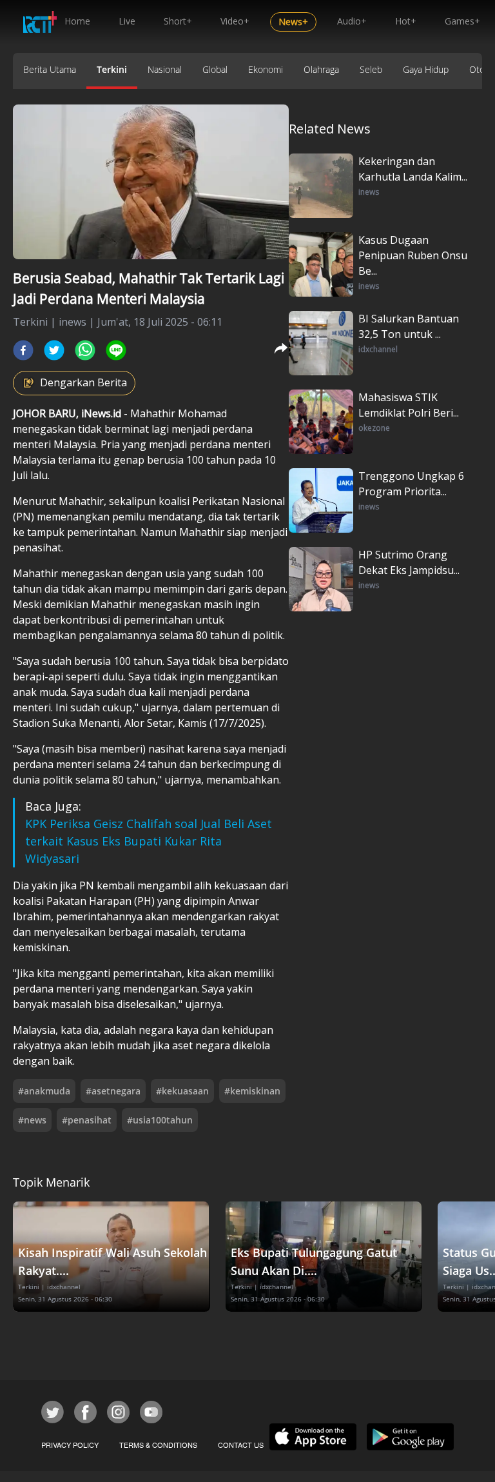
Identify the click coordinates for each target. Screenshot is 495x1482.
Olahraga (321, 69)
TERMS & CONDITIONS (158, 1444)
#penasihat (87, 1120)
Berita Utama (49, 69)
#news (32, 1120)
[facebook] (23, 350)
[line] (116, 350)
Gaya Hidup (426, 69)
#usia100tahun (160, 1120)
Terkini (112, 69)
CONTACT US (241, 1444)
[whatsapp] (85, 350)
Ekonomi (265, 69)
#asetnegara (113, 1091)
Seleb (371, 69)
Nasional (165, 69)
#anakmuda (44, 1091)
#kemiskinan (252, 1091)
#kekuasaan (182, 1091)
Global (215, 69)
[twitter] (54, 350)
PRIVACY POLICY (70, 1444)
